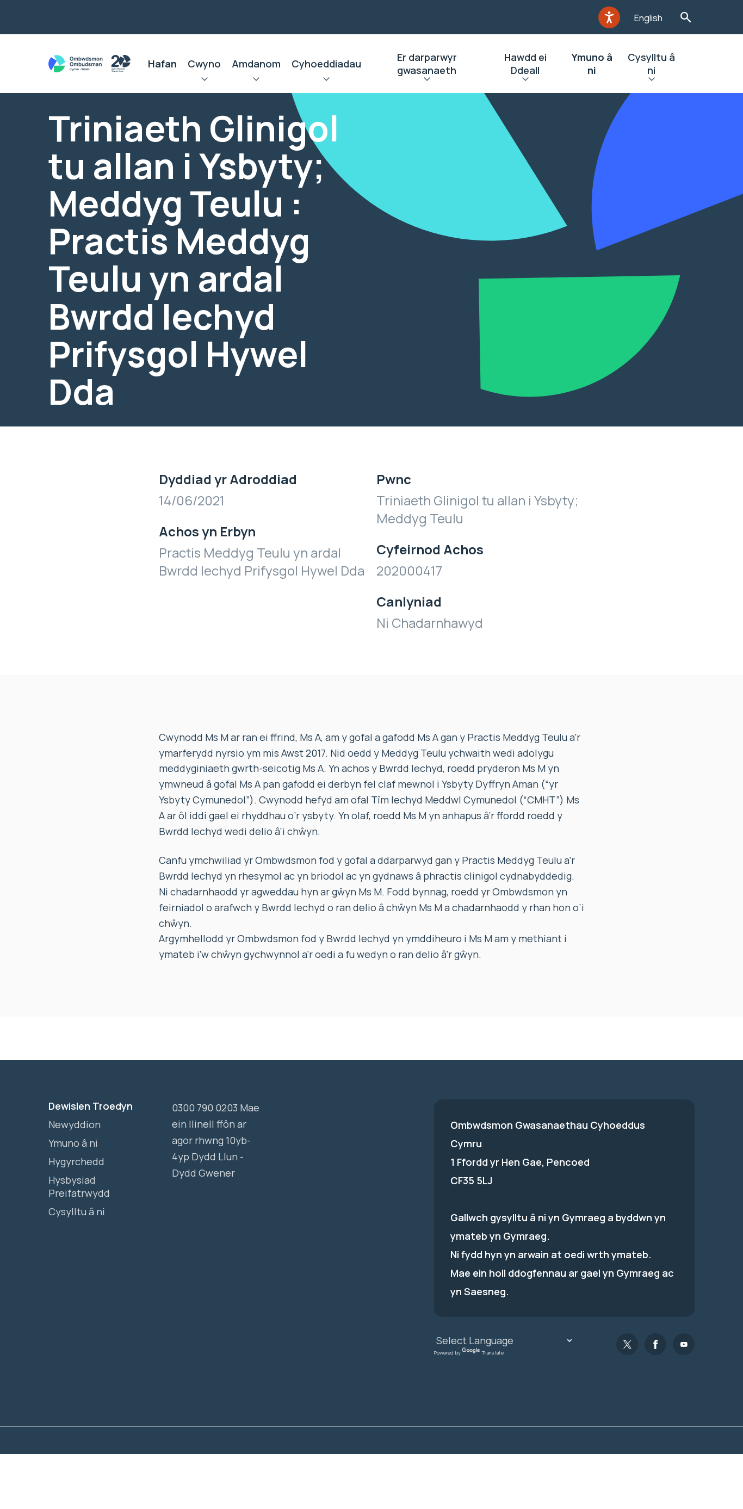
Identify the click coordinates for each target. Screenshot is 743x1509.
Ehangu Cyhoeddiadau (326, 80)
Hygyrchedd (76, 1161)
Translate (493, 1352)
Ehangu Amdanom (256, 80)
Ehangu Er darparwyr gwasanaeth (427, 80)
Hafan (162, 63)
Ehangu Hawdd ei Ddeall (525, 80)
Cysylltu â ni (651, 64)
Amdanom (256, 63)
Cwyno (204, 63)
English (648, 18)
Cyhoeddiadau (326, 63)
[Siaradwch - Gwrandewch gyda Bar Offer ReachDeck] (609, 17)
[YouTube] (684, 1344)
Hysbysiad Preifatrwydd (79, 1186)
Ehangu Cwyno (204, 80)
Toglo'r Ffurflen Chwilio (686, 17)
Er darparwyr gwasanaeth (427, 64)
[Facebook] (655, 1344)
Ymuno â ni (592, 64)
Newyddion (74, 1124)
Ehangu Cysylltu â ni (652, 80)
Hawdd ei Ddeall (525, 64)
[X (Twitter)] (627, 1344)
